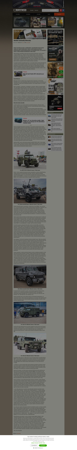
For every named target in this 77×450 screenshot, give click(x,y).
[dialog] (38, 442)
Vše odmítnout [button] (34, 445)
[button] (38, 443)
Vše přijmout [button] (43, 445)
